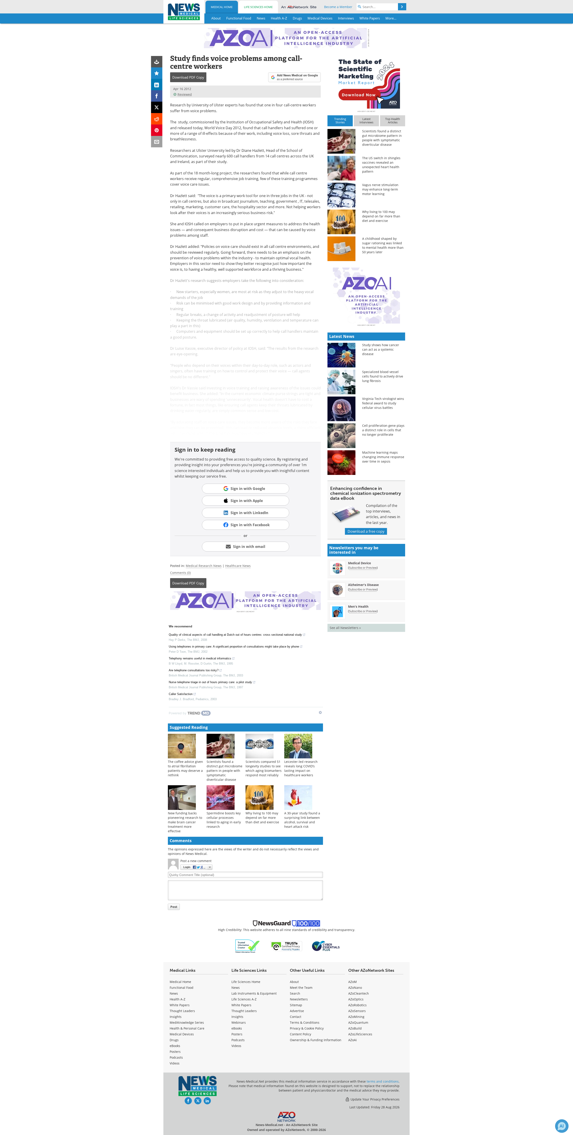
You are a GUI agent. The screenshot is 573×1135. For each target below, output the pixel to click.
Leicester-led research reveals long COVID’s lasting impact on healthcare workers (301, 768)
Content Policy (300, 1034)
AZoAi (352, 1040)
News (174, 993)
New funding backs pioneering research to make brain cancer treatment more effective (185, 822)
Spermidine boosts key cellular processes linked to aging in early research (224, 820)
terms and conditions (383, 1081)
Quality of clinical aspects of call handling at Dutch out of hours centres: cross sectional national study (235, 634)
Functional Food (181, 987)
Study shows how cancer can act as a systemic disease (380, 349)
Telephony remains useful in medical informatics (200, 658)
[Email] (156, 141)
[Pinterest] (156, 130)
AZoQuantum (358, 1022)
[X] (156, 107)
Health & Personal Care (187, 1028)
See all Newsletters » (345, 628)
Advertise (297, 1011)
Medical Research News (204, 566)
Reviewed (184, 94)
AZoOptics (355, 999)
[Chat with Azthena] (562, 1126)
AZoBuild (355, 1028)
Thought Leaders (182, 1011)
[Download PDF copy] (156, 61)
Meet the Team (301, 987)
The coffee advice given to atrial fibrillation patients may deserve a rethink (185, 768)
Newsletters (299, 999)
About (294, 982)
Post (173, 907)
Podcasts (176, 1057)
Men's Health (358, 606)
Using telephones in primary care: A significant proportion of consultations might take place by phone (234, 646)
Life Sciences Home (258, 7)
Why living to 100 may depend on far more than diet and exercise (262, 817)
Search (295, 993)
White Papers (180, 1005)
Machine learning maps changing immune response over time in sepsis (383, 456)
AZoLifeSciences (360, 1034)
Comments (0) (180, 573)
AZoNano (355, 987)
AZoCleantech (358, 993)
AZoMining (356, 1017)
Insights (176, 1017)
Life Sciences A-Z (244, 999)
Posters (175, 1051)
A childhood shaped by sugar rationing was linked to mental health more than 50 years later (383, 245)
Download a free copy (366, 531)
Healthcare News (238, 566)
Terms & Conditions (304, 1022)
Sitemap (296, 1005)
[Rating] (156, 73)
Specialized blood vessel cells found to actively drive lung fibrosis (382, 376)
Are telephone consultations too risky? (193, 670)
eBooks (175, 1046)
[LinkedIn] (156, 84)
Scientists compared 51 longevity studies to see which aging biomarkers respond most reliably (264, 768)
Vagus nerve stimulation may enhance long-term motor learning (380, 189)
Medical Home (222, 7)
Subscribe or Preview (363, 568)
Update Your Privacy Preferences (375, 1099)
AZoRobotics (357, 1005)
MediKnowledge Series (187, 1022)
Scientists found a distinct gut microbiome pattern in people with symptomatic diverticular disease (224, 771)
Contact (295, 1017)
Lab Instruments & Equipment (254, 993)
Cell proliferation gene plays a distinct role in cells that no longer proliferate (383, 430)
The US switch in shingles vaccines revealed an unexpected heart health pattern (381, 165)
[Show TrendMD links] (320, 712)
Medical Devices (182, 1034)
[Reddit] (156, 118)
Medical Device (359, 563)
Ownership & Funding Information (315, 1040)
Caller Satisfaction (180, 694)
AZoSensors (357, 1011)
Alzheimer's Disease (363, 585)
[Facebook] (156, 96)
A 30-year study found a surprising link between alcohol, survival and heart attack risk (302, 820)
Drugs (174, 1040)
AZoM (352, 982)
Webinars (238, 1022)
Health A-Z (177, 999)
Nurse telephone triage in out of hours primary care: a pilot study (210, 682)
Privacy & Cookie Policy (307, 1028)
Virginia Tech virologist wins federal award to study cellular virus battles (383, 403)
